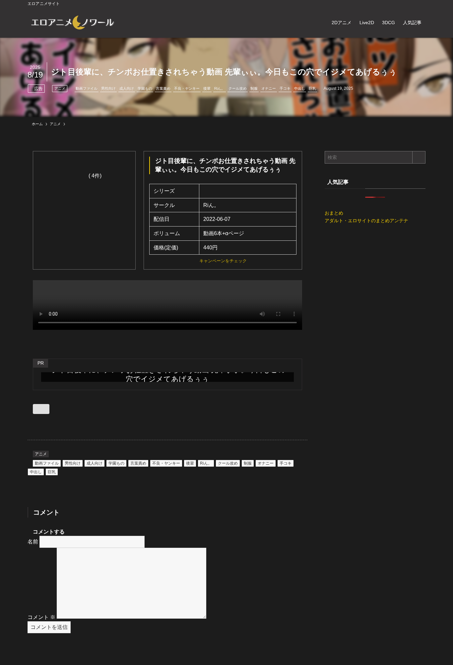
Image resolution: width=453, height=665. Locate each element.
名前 (33, 541)
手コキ (285, 88)
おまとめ (334, 213)
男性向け (108, 88)
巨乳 (312, 88)
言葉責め (163, 88)
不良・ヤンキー (187, 88)
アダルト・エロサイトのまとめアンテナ (366, 220)
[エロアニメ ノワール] (72, 22)
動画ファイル (86, 88)
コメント (41, 617)
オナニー (268, 88)
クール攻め (237, 88)
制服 (254, 88)
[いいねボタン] (41, 409)
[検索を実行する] (418, 157)
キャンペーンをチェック (223, 260)
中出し (299, 88)
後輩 (207, 88)
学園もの (145, 88)
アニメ (59, 88)
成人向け (126, 88)
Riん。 (219, 88)
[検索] (421, 3)
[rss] (412, 3)
